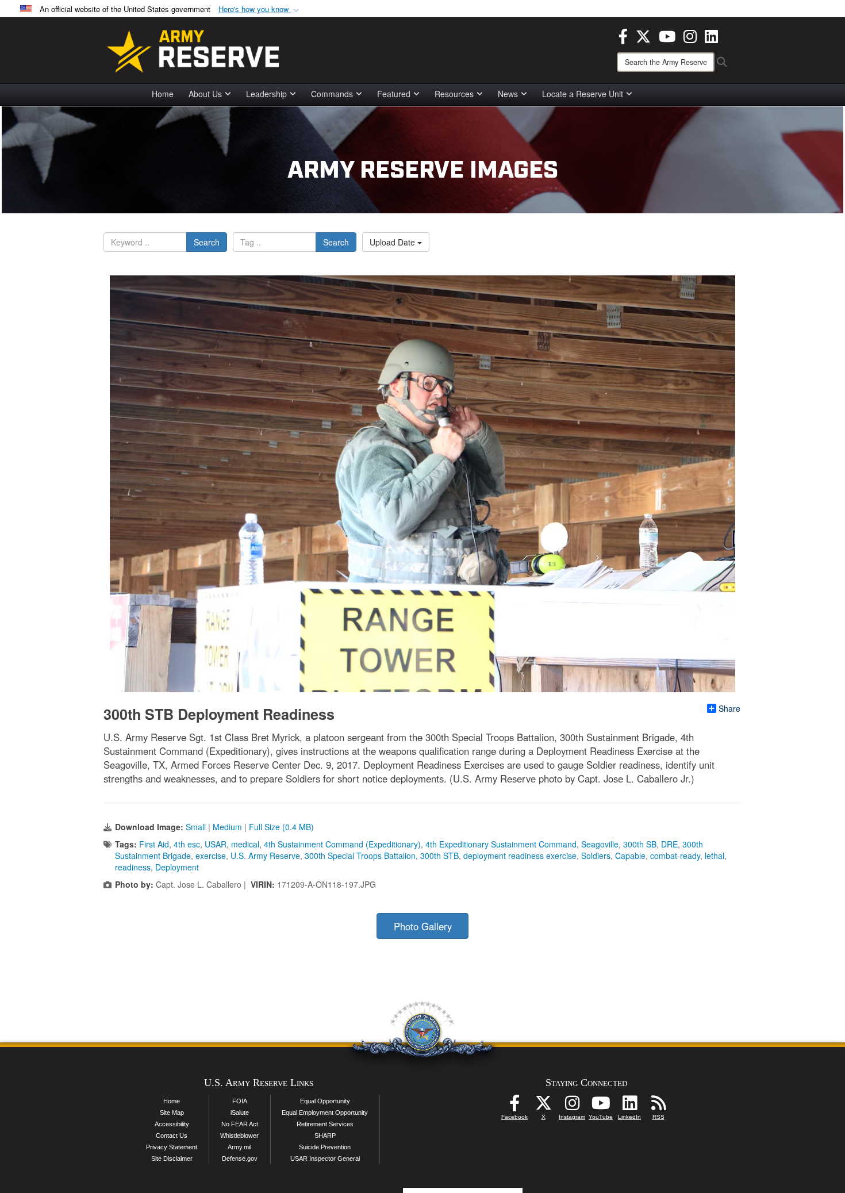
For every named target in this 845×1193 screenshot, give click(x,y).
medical (245, 844)
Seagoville (600, 844)
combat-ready (675, 855)
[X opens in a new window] (643, 35)
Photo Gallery (423, 926)
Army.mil (239, 1147)
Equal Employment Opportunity (325, 1112)
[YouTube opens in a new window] (667, 35)
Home (163, 93)
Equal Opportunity (325, 1101)
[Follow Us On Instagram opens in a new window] (572, 1106)
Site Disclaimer (172, 1158)
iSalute (240, 1112)
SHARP (325, 1135)
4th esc (187, 844)
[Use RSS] (658, 1106)
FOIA (239, 1101)
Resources (454, 93)
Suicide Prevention (325, 1147)
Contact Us (171, 1135)
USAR (215, 844)
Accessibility (172, 1124)
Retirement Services (325, 1124)
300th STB (439, 855)
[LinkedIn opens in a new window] (711, 35)
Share (729, 708)
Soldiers (595, 855)
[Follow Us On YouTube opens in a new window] (600, 1106)
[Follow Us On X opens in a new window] (543, 1106)
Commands (332, 93)
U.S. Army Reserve (265, 855)
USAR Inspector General (325, 1158)
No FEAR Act (239, 1124)
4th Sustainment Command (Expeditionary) (342, 844)
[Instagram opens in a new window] (690, 35)
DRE (669, 844)
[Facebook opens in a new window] (623, 35)
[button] (259, 9)
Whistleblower (239, 1135)
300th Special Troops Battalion (360, 855)
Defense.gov (240, 1158)
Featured (393, 93)
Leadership (266, 93)
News (508, 93)
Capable (630, 855)
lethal (714, 855)
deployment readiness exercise (520, 855)
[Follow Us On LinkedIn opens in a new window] (629, 1106)
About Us (205, 93)
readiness (133, 867)
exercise (210, 855)
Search (207, 242)
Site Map (172, 1112)
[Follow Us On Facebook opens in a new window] (514, 1106)
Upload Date (393, 242)
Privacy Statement (171, 1147)
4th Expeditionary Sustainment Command (501, 844)
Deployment (177, 867)
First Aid (154, 844)
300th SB (639, 844)
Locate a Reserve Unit (582, 93)
